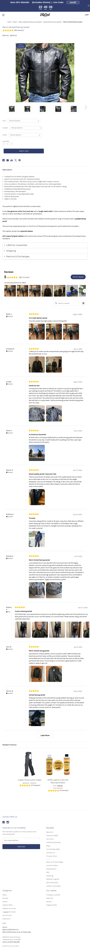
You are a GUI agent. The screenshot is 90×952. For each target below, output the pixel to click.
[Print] (11, 160)
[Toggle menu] (3, 15)
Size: (4, 121)
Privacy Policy (51, 856)
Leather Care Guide (53, 886)
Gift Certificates (52, 883)
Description (7, 170)
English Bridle (51, 905)
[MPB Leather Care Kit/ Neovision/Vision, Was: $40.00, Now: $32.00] (58, 764)
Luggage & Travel (8, 912)
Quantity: (5, 141)
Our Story (50, 839)
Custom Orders (52, 865)
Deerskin (49, 898)
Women (5, 898)
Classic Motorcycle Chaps (29, 780)
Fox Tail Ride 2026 (53, 849)
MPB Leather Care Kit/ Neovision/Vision (58, 781)
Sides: (4, 135)
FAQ (47, 872)
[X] (15, 160)
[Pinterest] (19, 160)
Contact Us (50, 853)
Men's (4, 895)
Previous (4, 107)
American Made (52, 836)
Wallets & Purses (9, 908)
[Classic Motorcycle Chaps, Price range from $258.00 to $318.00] (29, 764)
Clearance (6, 919)
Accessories (7, 915)
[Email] (7, 160)
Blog (48, 846)
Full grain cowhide (53, 895)
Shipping (49, 876)
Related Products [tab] (9, 745)
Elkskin (49, 902)
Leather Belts (7, 905)
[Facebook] (3, 160)
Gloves (5, 902)
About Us (49, 832)
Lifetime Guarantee (53, 842)
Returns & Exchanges (54, 862)
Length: (5, 128)
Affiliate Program (52, 879)
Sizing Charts (51, 869)
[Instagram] (8, 822)
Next (85, 107)
